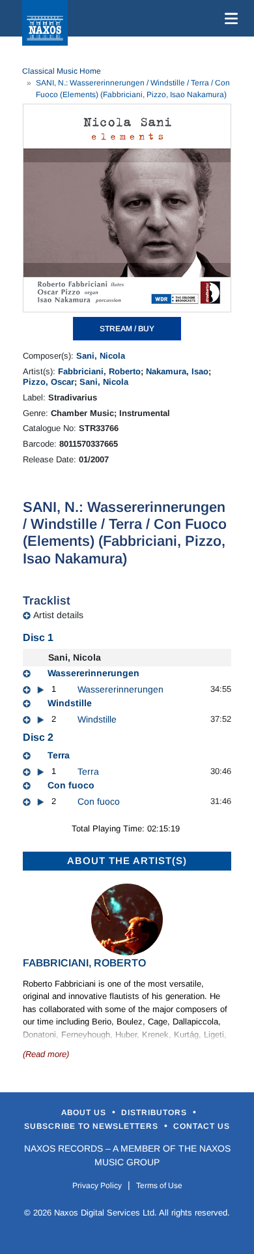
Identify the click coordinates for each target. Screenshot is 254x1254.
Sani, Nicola (100, 356)
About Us (85, 1112)
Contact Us (201, 1126)
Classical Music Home (61, 71)
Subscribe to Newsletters (92, 1126)
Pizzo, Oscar (48, 382)
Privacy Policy (97, 1185)
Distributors (155, 1112)
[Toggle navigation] (228, 18)
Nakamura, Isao (177, 371)
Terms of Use (159, 1185)
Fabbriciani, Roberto (99, 371)
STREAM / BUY (127, 328)
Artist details (58, 615)
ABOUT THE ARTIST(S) (127, 860)
